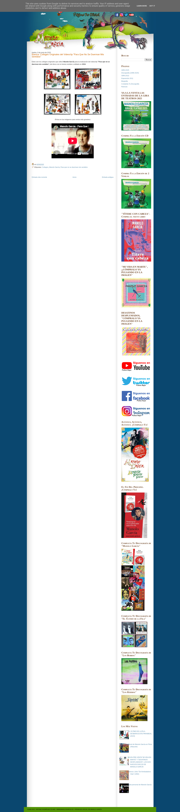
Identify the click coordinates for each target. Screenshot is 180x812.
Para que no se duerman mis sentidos (74, 167)
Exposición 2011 (127, 78)
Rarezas (124, 87)
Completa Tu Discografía (130, 84)
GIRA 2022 (125, 76)
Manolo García (54, 167)
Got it (152, 6)
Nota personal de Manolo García (140, 785)
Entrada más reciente (39, 177)
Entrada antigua (107, 177)
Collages (45, 167)
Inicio (74, 177)
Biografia (124, 81)
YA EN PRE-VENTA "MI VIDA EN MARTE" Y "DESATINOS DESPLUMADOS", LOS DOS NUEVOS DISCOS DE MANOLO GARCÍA (139, 762)
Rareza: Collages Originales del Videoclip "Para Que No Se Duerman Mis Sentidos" (68, 55)
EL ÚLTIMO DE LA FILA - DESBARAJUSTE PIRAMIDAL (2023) (140, 733)
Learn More (142, 6)
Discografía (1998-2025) (130, 73)
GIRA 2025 (125, 70)
